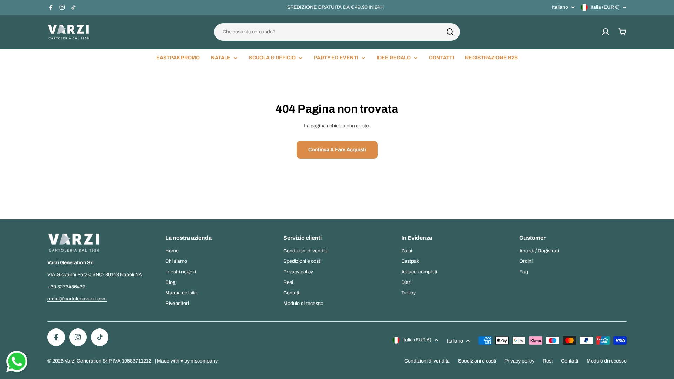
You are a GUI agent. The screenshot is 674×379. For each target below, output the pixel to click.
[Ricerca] (450, 32)
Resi (548, 361)
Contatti (569, 361)
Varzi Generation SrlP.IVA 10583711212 (108, 361)
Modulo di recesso (607, 361)
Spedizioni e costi (477, 361)
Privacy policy (519, 361)
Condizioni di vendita (427, 361)
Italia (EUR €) (605, 7)
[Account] (605, 32)
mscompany (204, 361)
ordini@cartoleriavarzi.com (77, 298)
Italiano (560, 7)
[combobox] (337, 32)
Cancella (445, 31)
